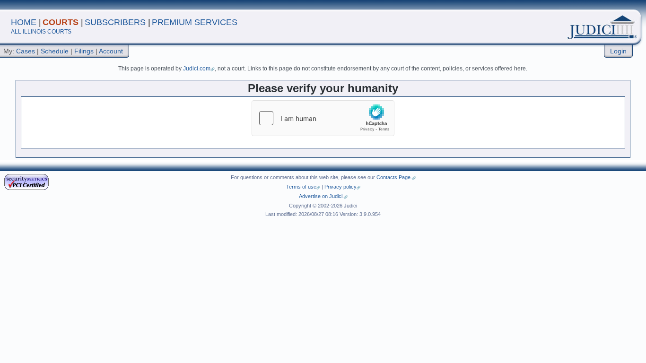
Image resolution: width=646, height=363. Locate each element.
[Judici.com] (558, 23)
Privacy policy (340, 187)
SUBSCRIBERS (115, 22)
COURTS (61, 22)
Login (618, 51)
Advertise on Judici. (321, 196)
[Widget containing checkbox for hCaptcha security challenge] (323, 118)
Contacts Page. (394, 177)
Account (111, 51)
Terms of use (301, 187)
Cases (25, 51)
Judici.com (196, 68)
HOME (23, 22)
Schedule (55, 51)
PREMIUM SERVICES (194, 22)
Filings (84, 51)
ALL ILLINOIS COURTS (41, 31)
